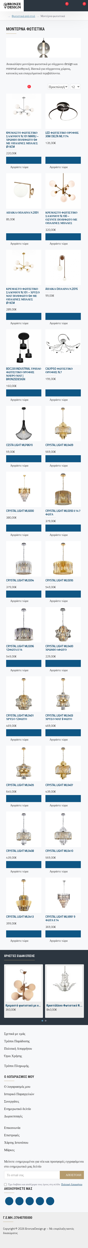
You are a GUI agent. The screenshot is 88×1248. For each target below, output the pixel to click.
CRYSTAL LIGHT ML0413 (20, 916)
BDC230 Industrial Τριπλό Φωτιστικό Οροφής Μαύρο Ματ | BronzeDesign (23, 374)
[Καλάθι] (16, 594)
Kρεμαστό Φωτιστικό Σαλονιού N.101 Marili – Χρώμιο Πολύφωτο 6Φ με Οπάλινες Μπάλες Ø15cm (22, 139)
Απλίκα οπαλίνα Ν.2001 (22, 212)
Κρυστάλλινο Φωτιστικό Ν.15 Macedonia (64, 1005)
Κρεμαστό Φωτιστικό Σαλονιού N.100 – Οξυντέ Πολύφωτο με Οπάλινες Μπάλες (61, 218)
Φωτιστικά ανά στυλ (23, 16)
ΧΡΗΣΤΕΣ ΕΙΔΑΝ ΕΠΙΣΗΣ (19, 956)
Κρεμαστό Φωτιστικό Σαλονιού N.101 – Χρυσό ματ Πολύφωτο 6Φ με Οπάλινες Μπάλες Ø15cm (23, 295)
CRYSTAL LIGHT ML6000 (20, 511)
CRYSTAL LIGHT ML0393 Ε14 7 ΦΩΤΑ (62, 512)
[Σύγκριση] (31, 594)
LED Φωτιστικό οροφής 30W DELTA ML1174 (62, 134)
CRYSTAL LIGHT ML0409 (59, 445)
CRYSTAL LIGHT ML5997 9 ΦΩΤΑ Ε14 (60, 918)
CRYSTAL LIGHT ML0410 (59, 851)
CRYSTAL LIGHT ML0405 (20, 785)
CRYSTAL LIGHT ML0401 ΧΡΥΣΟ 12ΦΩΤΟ (20, 717)
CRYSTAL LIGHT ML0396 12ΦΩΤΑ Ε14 (20, 647)
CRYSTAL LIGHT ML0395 (59, 580)
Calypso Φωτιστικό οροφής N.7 (59, 370)
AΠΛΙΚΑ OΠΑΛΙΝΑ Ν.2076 (61, 289)
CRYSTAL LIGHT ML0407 (59, 785)
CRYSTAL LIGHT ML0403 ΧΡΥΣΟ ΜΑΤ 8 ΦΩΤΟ (59, 717)
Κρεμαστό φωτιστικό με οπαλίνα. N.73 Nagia (24, 1005)
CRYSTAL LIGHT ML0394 (20, 580)
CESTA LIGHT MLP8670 (19, 445)
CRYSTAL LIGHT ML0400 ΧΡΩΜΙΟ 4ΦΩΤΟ (59, 647)
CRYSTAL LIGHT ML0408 (20, 851)
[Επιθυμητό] (23, 594)
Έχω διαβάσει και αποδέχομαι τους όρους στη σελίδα (45, 1184)
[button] (42, 1021)
